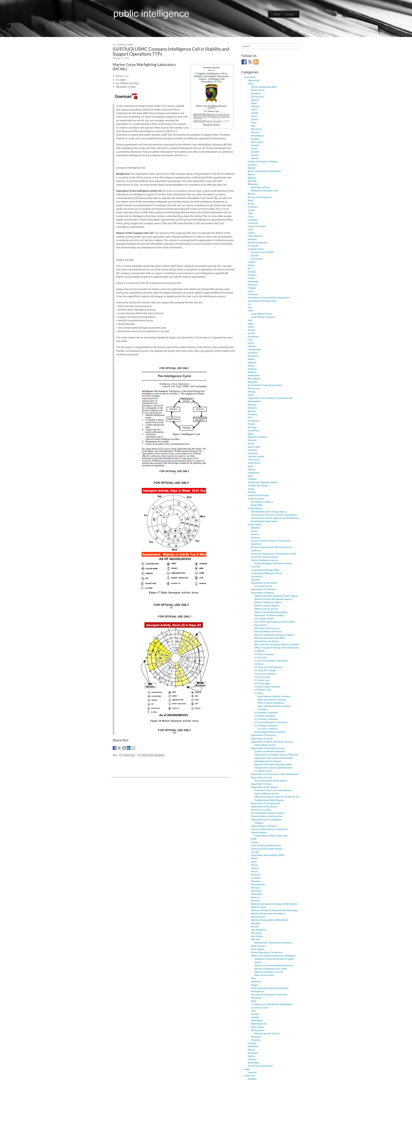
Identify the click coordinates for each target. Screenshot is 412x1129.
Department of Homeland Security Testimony (276, 754)
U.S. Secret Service (263, 770)
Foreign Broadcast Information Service (273, 563)
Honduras (252, 284)
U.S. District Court (259, 1007)
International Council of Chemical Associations (274, 514)
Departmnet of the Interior (264, 806)
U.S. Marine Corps (123, 44)
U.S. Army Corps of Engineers (268, 667)
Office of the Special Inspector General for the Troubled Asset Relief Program (276, 798)
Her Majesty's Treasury (262, 501)
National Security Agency (266, 641)
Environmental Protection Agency (267, 812)
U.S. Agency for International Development (272, 1004)
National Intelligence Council (268, 971)
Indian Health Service (264, 744)
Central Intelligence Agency (264, 560)
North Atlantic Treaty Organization (265, 385)
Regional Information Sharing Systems (273, 764)
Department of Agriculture (264, 582)
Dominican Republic (257, 242)
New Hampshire (258, 929)
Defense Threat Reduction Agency (270, 612)
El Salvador (253, 245)
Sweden (251, 469)
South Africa (254, 459)
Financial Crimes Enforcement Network (273, 790)
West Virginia (257, 1026)
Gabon (254, 109)
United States (254, 524)
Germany (252, 274)
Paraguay (252, 414)
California (256, 550)
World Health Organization (264, 521)
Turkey (251, 488)
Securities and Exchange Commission (269, 994)
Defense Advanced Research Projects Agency (276, 595)
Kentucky (255, 874)
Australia (252, 164)
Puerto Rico (253, 430)
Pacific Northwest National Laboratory (270, 988)
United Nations (255, 508)
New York (255, 939)
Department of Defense (262, 592)
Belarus (251, 174)
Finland (251, 261)
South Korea (254, 462)
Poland (251, 423)
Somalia (255, 145)
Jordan (251, 326)
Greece (251, 278)
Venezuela (253, 1052)
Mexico (251, 365)
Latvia (251, 342)
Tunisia (254, 154)
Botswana (256, 93)
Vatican (251, 1049)
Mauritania (256, 128)
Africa (250, 83)
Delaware (255, 579)
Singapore (253, 453)
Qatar (250, 433)
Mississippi (256, 893)
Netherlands (254, 375)
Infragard (258, 822)
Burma (251, 203)
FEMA (254, 838)
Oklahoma (256, 981)
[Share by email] (133, 748)
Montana (255, 900)
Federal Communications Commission (269, 829)
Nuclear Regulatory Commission (266, 952)
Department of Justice (261, 777)
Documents (250, 77)
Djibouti (255, 99)
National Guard (258, 907)
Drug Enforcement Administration (270, 780)
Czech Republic (255, 235)
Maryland (255, 881)
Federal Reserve (259, 832)
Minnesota (256, 890)
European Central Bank (262, 252)
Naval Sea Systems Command (272, 699)
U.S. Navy (258, 692)
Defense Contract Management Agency (273, 599)
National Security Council (266, 1033)
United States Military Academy (269, 731)
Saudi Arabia (254, 446)
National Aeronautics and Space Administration (274, 903)
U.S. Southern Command (266, 719)
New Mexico (257, 936)
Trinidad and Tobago (258, 485)
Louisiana (256, 877)
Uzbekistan (253, 1046)
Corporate (253, 223)
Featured (252, 1072)
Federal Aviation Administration (266, 816)
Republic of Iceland (257, 436)
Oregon (254, 984)
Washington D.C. (259, 1023)
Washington (257, 1020)
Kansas (254, 871)
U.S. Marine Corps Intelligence (151, 755)
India (250, 291)
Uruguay (252, 1043)
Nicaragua (253, 381)
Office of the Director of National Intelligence (273, 955)
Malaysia (252, 362)
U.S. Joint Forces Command (267, 686)
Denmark (252, 239)
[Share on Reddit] (124, 748)
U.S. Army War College (265, 670)
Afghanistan (254, 80)
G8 (249, 268)
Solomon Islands (256, 456)
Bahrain (251, 167)
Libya (253, 122)
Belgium (252, 177)
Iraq (250, 307)
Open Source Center (264, 975)
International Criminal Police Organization (269, 297)
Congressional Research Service (266, 573)
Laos (250, 339)
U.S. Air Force (260, 657)
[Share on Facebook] (115, 748)
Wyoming (255, 1039)
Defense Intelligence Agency (268, 602)
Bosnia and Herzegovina (260, 197)
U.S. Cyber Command (267, 728)
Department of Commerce (263, 589)
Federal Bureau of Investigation (266, 819)
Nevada (254, 926)
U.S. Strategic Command (265, 725)
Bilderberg (253, 184)
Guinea (254, 112)
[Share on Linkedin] (129, 748)
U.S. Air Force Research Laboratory (271, 660)
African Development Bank (264, 86)
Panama (252, 411)
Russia (251, 443)
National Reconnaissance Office (269, 637)
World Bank (253, 1062)
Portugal (252, 427)
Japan (250, 323)
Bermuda (252, 180)
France (251, 265)
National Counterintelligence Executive (273, 965)
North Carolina (258, 945)
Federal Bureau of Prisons (263, 825)
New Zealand (254, 378)
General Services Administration (266, 848)
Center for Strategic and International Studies (273, 553)
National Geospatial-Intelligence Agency (274, 634)
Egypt (254, 103)
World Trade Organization (260, 1065)
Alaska (254, 530)
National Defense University (268, 631)
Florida (254, 842)
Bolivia (251, 193)
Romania (252, 440)
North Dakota (257, 949)
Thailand (252, 479)
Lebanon (252, 346)
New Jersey (256, 932)
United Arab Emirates (258, 495)
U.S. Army (258, 663)
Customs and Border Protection (269, 751)
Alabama (255, 527)
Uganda (255, 158)
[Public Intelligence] (151, 13)
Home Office (257, 504)
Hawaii (254, 858)
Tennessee (256, 997)
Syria (250, 475)
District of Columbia (261, 809)
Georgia (252, 271)
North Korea (254, 388)
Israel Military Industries (263, 316)
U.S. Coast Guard (262, 676)
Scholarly (252, 449)
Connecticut (257, 576)
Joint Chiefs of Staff (263, 618)
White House (257, 1030)
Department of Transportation (265, 803)
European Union (256, 248)
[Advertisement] (171, 770)
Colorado (255, 566)
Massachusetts (258, 884)
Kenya (254, 116)
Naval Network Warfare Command (274, 696)
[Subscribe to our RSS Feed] (255, 61)
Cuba (250, 229)
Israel (250, 310)
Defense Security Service (266, 608)
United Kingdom (256, 498)
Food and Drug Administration (266, 845)
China (250, 216)
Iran (250, 304)
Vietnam (252, 1059)
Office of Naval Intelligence (271, 702)
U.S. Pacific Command (264, 715)
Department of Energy (262, 738)
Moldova (252, 372)
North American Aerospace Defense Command (276, 644)
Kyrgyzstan (253, 336)
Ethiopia (255, 106)
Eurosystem (256, 258)
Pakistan (252, 404)
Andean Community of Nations (263, 161)
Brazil (250, 200)
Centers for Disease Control (264, 556)
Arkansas (255, 537)
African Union (257, 90)
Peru (250, 417)
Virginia (255, 1017)
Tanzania (255, 151)
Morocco (255, 132)
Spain (250, 466)
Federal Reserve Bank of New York (270, 835)
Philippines (253, 420)
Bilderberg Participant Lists (264, 190)
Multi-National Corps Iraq (266, 628)
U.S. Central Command (265, 673)
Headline (252, 1078)
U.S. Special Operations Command (270, 722)
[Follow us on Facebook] (244, 61)
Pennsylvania (257, 991)
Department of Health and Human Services (272, 741)
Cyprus (251, 232)
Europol (255, 255)
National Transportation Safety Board (269, 919)
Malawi (251, 359)
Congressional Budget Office (265, 569)
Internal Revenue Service (266, 793)
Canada (251, 209)
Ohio (253, 978)
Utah (253, 1010)
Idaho (254, 861)
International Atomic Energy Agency (269, 511)
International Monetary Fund (262, 300)
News (247, 1069)
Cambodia (253, 206)
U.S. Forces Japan (262, 683)
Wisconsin (256, 1036)
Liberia (254, 119)
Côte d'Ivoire (257, 96)
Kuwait (251, 333)
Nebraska (255, 923)
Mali (253, 125)
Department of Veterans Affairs (269, 615)
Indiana (254, 868)
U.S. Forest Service (263, 585)
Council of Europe (257, 226)
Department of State (261, 783)
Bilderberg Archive (260, 187)
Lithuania (252, 352)
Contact (289, 14)
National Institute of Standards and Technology (274, 910)
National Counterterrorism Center (270, 968)
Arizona (254, 534)
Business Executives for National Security (271, 547)
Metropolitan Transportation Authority (273, 942)
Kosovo (251, 329)
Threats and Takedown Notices (263, 482)
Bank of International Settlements (264, 171)
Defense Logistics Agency (266, 605)
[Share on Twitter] (119, 748)
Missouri (255, 897)
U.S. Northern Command (265, 712)
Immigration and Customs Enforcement (273, 757)
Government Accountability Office (267, 855)
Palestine (252, 407)
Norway (251, 391)
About (277, 14)
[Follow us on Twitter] (250, 61)
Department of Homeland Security (267, 748)
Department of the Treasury (264, 787)
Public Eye (250, 1075)
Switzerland (253, 472)
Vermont (255, 1013)
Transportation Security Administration (273, 767)
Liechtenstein (254, 349)
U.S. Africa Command (264, 654)
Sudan (254, 148)
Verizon (251, 1056)
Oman (251, 394)
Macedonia (253, 355)
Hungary (252, 287)
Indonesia (253, 294)
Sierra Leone (257, 141)
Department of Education (263, 735)
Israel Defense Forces (261, 313)
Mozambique (257, 135)
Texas (253, 1000)
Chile (250, 213)
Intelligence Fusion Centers (267, 761)
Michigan (252, 368)
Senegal (255, 138)
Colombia (252, 219)
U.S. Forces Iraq (261, 680)
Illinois (254, 864)
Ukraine (251, 492)
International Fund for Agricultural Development (275, 517)
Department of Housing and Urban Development (275, 774)
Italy (250, 320)
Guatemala (253, 281)
